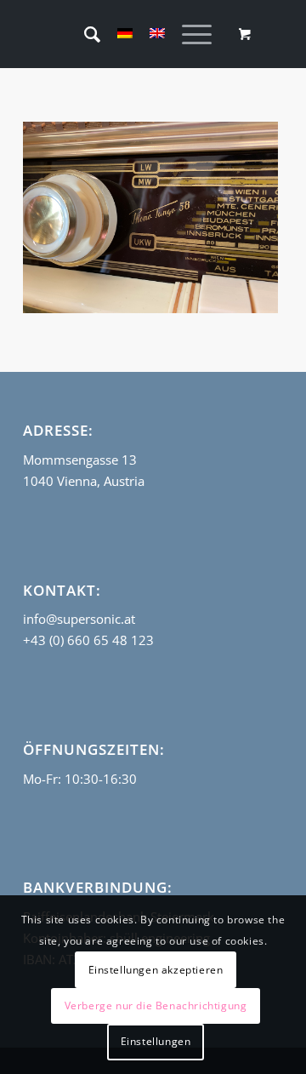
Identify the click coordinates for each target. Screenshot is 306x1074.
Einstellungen (156, 1041)
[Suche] (83, 34)
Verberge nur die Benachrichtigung (156, 1005)
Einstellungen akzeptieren (156, 970)
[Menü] (188, 34)
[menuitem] (83, 34)
